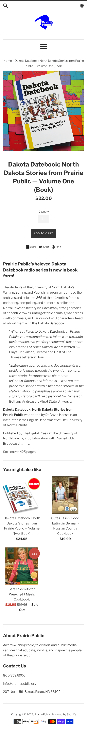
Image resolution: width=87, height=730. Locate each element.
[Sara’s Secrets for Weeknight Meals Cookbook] (21, 566)
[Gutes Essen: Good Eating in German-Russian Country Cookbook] (65, 495)
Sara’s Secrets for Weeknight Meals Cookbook (22, 594)
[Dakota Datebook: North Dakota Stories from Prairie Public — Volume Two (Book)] (21, 495)
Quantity (43, 211)
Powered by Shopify (64, 714)
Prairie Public (43, 714)
